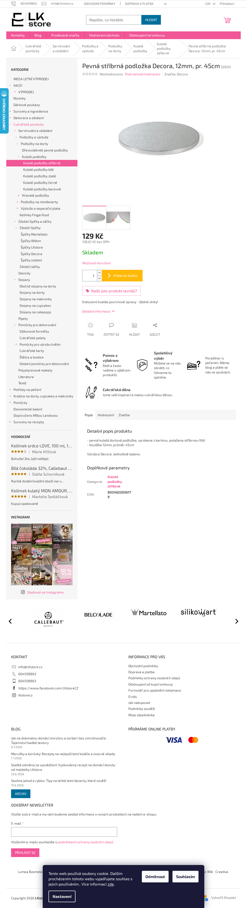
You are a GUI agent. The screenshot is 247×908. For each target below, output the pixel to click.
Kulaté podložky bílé (38, 169)
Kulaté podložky (34, 157)
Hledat (151, 20)
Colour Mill (205, 872)
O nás (132, 696)
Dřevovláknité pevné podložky (45, 150)
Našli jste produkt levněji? (114, 290)
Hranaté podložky (35, 195)
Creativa (221, 872)
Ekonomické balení (28, 409)
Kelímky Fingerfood (34, 215)
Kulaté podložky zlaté (39, 176)
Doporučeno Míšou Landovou (36, 415)
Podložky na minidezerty (39, 202)
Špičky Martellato (34, 234)
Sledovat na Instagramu (45, 592)
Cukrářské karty (32, 351)
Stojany (24, 280)
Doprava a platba (139, 4)
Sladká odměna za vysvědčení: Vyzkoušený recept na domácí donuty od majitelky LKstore (63, 767)
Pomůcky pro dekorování (37, 325)
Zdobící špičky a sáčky (34, 221)
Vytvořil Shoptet (223, 898)
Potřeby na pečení (27, 389)
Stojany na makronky (36, 299)
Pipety (23, 318)
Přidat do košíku (125, 275)
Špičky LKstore (32, 247)
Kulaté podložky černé (40, 182)
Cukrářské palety (33, 338)
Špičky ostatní (31, 260)
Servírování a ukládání (35, 131)
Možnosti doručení (96, 263)
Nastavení (62, 896)
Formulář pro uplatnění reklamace (154, 690)
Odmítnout (155, 876)
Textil (22, 383)
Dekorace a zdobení (29, 118)
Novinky (20, 98)
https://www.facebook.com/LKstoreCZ (48, 688)
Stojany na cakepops (35, 312)
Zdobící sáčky (30, 267)
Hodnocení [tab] (106, 415)
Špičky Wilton (31, 241)
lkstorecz (25, 695)
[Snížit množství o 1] (99, 278)
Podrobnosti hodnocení (142, 74)
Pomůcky (20, 402)
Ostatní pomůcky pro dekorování (44, 364)
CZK (208, 4)
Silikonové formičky (34, 331)
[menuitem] (17, 35)
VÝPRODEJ (26, 92)
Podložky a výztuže (34, 137)
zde (111, 884)
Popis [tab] (89, 415)
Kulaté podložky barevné (42, 189)
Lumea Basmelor (31, 872)
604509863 (27, 674)
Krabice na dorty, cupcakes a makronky (43, 396)
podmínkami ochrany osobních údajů (85, 842)
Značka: (176, 74)
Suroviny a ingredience (31, 111)
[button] (234, 621)
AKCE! (18, 85)
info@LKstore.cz (30, 667)
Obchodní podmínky (99, 4)
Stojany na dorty (32, 292)
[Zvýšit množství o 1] (99, 273)
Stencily (24, 273)
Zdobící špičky (30, 228)
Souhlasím (185, 876)
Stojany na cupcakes (35, 305)
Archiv (21, 794)
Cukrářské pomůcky (29, 124)
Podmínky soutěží (141, 709)
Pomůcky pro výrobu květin (40, 344)
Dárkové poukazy (27, 105)
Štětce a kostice (32, 357)
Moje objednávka (141, 715)
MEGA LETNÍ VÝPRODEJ (31, 79)
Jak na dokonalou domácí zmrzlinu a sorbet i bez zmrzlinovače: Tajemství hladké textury (58, 740)
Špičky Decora (31, 254)
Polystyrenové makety (35, 370)
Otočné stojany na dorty (38, 286)
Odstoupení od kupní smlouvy (150, 684)
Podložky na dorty (34, 144)
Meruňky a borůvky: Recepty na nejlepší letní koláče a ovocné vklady (63, 754)
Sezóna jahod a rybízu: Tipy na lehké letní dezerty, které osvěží (58, 781)
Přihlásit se (25, 853)
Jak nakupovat (139, 703)
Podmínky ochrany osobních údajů (154, 678)
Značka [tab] (124, 415)
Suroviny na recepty (29, 422)
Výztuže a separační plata (40, 208)
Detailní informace (96, 311)
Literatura (26, 377)
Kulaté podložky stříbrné (42, 163)
